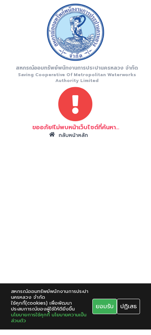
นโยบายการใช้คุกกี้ (30, 315)
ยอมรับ (105, 306)
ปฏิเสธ (128, 306)
